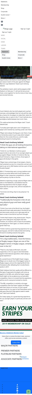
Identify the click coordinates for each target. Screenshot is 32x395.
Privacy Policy (18, 372)
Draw (3, 42)
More (2, 18)
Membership (5, 5)
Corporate (4, 11)
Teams (3, 48)
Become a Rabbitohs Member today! (12, 333)
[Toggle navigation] (2, 28)
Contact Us (12, 375)
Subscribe (16, 342)
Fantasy (21, 379)
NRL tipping (12, 379)
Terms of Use (7, 372)
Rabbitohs (4, 2)
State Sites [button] (6, 365)
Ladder (3, 45)
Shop (2, 8)
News (3, 35)
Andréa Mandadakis (7, 76)
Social (3, 39)
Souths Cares (5, 15)
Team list (4, 67)
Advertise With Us (23, 375)
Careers (27, 372)
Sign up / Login (25, 29)
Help (4, 375)
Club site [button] (5, 362)
